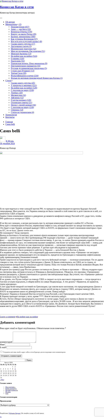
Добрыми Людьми (14, 413)
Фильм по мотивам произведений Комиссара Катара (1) (37, 78)
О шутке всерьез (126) (21, 100)
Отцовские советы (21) (21, 102)
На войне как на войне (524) (24, 56)
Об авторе (10, 22)
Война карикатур (11, 388)
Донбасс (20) (17, 93)
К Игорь (10, 141)
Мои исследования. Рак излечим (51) (28, 51)
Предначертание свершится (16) (25, 66)
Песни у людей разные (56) (23, 105)
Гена (6, 393)
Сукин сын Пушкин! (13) (22, 71)
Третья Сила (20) (18, 73)
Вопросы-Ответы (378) (21, 32)
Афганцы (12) (17, 97)
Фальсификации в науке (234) (24, 75)
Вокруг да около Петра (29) (23, 34)
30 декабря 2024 (7, 143)
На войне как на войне (27, 317)
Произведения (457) (20, 27)
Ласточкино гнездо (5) (21, 46)
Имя (2, 344)
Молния (8, 392)
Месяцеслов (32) (18, 95)
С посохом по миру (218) (22, 90)
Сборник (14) (17, 110)
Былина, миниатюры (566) (23, 36)
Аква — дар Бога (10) (21, 29)
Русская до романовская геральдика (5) (29, 68)
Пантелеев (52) (18, 61)
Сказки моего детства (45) (23, 83)
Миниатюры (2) (13, 24)
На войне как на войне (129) (24, 88)
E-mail (3, 347)
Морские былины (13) (21, 54)
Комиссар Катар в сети (17, 7)
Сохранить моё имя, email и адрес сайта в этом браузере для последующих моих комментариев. (34, 352)
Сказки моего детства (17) (23, 44)
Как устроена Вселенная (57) (24, 39)
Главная (9, 122)
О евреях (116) (17, 58)
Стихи (8, 80)
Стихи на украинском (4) (22, 112)
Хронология (11, 115)
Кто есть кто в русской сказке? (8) (26, 41)
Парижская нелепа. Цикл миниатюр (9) (29, 63)
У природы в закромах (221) (24, 85)
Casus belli (10, 124)
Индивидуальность (11, 390)
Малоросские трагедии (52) (23, 49)
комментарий (6, 342)
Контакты (9, 117)
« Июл (2, 379)
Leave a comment (7, 317)
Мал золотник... (10, 387)
